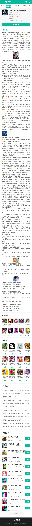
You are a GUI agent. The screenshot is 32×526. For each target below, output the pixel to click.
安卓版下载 (16, 24)
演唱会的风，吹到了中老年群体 (11, 410)
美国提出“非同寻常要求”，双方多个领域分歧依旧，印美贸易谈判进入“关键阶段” (14, 417)
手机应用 (23, 6)
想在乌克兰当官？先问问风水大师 (11, 393)
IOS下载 (16, 6)
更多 (27, 386)
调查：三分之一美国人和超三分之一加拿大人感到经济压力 (14, 403)
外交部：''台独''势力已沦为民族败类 (12, 420)
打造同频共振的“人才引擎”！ (10, 397)
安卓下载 (8, 6)
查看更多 (16, 514)
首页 (2, 6)
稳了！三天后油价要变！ (9, 407)
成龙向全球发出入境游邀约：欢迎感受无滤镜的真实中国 (14, 426)
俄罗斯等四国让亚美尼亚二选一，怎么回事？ (14, 400)
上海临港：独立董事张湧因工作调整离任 (13, 390)
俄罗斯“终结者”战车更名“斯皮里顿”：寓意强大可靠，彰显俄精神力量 (14, 413)
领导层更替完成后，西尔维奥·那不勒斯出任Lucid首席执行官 (14, 423)
